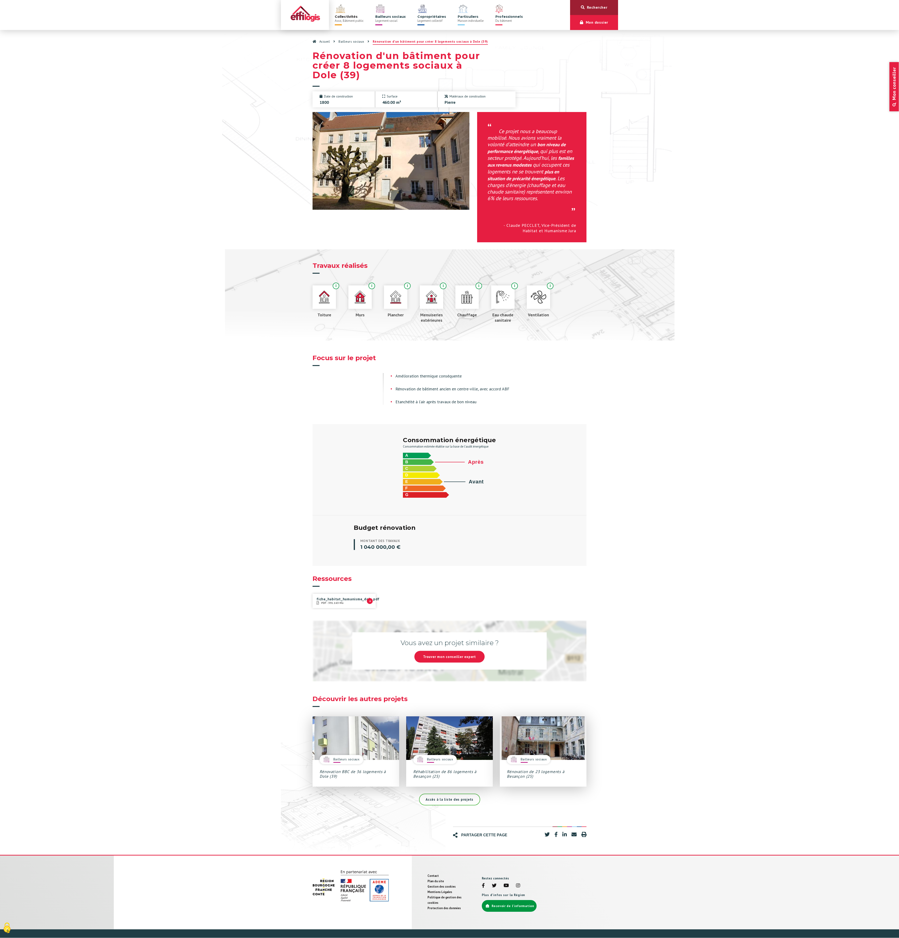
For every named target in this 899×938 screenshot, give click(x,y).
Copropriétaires (431, 19)
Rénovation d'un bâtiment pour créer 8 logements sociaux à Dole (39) (430, 41)
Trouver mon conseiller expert (449, 656)
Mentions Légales (439, 892)
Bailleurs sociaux (390, 19)
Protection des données (444, 908)
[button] (547, 834)
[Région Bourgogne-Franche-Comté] (324, 887)
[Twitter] (494, 886)
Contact (433, 876)
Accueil (324, 41)
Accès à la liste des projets (449, 799)
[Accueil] (305, 15)
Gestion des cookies (441, 887)
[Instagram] (518, 886)
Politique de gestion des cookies (444, 900)
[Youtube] (506, 886)
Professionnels (509, 19)
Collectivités (349, 19)
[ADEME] (368, 887)
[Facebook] (483, 886)
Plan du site (435, 881)
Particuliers (471, 19)
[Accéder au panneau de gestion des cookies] (7, 928)
